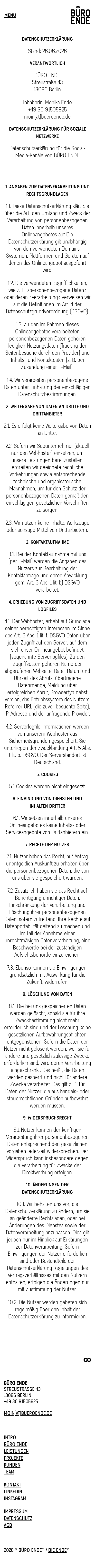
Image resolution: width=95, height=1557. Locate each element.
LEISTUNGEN (16, 1451)
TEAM (9, 1472)
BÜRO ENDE (15, 1444)
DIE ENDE (57, 1550)
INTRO (10, 1437)
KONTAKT (12, 1485)
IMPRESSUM (16, 1511)
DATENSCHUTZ (18, 1518)
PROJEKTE (13, 1458)
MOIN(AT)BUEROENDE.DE (28, 1413)
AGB (8, 1525)
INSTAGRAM (15, 1498)
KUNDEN (12, 1465)
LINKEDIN (13, 1491)
